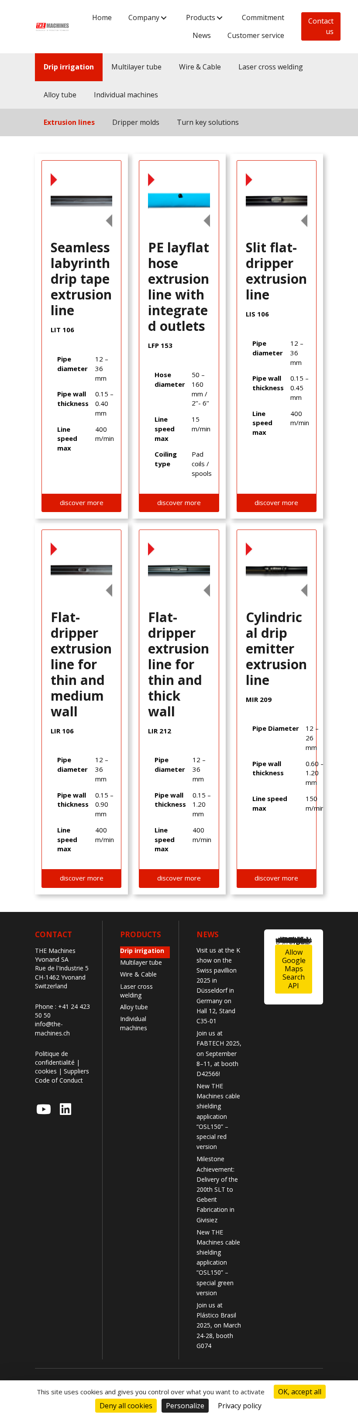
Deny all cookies (126, 1405)
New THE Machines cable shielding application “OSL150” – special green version (218, 1262)
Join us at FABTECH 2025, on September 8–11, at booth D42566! (218, 1053)
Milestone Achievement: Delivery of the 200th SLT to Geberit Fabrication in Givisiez (217, 1189)
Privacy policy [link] (240, 1405)
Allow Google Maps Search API (294, 969)
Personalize (185, 1405)
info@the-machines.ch (52, 1028)
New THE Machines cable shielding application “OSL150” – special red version (218, 1116)
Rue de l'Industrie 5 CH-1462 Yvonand (62, 972)
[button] (164, 17)
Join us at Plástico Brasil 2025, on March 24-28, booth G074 (218, 1325)
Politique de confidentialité (55, 1057)
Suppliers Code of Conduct (62, 1075)
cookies (46, 1071)
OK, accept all (299, 1391)
